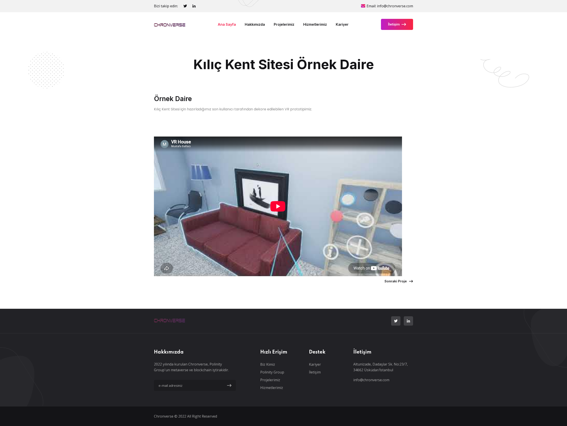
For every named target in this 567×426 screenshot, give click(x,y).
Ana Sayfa (227, 24)
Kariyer (342, 24)
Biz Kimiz (267, 364)
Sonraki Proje (395, 281)
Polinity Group (272, 372)
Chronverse (164, 416)
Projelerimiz (284, 24)
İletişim (394, 24)
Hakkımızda (255, 24)
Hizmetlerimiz (315, 24)
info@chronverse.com (395, 6)
